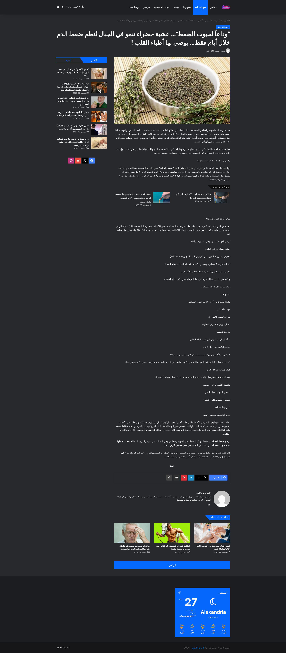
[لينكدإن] (191, 478)
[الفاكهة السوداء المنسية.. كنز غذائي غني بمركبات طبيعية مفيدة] (172, 533)
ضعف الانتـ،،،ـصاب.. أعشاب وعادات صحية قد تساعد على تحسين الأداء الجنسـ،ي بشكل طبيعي (133, 198)
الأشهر (94, 60)
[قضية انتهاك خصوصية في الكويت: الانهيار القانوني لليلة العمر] (212, 533)
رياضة (176, 7)
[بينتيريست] (184, 478)
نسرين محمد (220, 51)
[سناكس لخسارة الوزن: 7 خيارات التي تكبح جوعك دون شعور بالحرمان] (222, 197)
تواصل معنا (134, 7)
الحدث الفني (198, 647)
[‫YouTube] (78, 161)
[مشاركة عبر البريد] (176, 478)
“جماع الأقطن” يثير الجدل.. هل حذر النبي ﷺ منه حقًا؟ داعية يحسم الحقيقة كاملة (73, 72)
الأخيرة (69, 60)
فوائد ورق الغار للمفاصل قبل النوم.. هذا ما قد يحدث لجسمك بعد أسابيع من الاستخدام (73, 101)
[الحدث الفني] (226, 7)
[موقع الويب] (209, 505)
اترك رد (172, 565)
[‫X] (85, 161)
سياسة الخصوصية (162, 7)
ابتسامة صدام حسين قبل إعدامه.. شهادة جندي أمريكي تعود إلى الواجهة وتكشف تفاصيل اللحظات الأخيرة (73, 86)
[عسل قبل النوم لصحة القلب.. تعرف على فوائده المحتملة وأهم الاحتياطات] (99, 116)
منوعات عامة (200, 7)
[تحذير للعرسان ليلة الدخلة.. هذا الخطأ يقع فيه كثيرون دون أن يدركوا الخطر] (99, 129)
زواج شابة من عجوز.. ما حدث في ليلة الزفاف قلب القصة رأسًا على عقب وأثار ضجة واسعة (73, 142)
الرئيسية (224, 20)
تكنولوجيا (187, 7)
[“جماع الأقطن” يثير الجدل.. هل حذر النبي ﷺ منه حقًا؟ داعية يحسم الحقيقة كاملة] (99, 73)
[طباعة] (169, 478)
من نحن (146, 7)
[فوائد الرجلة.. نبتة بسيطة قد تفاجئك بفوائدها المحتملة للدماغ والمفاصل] (132, 533)
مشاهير (213, 7)
